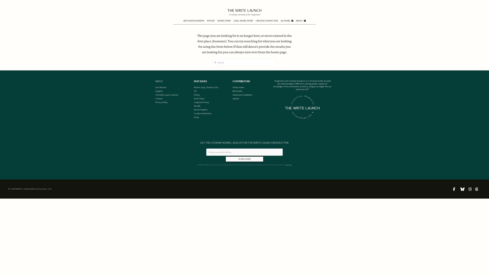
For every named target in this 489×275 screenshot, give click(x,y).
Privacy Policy (288, 165)
